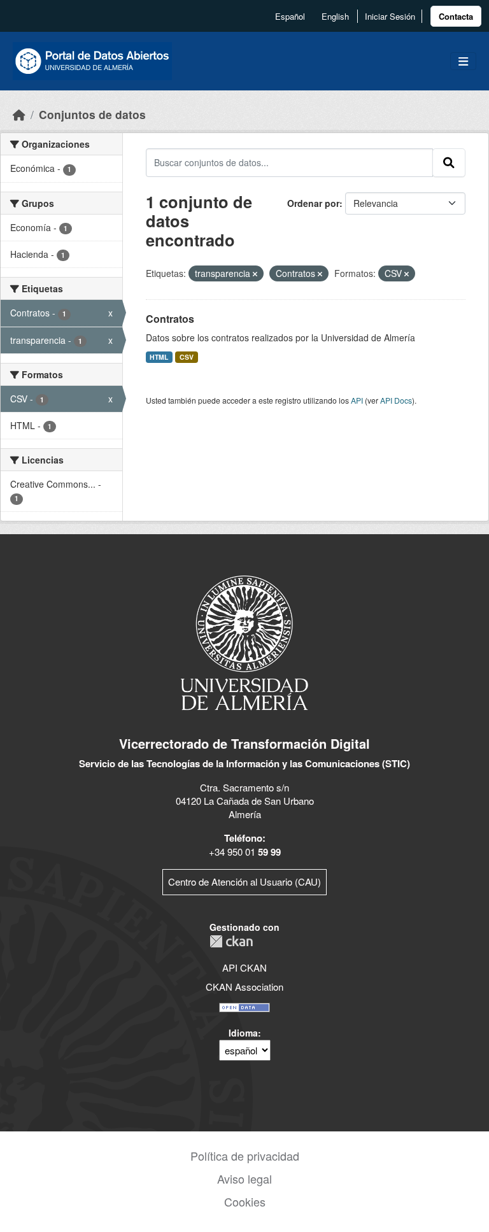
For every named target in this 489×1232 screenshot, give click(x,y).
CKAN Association (244, 986)
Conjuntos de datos (92, 114)
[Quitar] (255, 274)
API (357, 400)
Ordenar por (313, 203)
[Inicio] (19, 114)
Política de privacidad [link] (244, 1155)
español (290, 16)
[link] (455, 16)
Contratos (170, 318)
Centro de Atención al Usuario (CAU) (244, 881)
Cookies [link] (245, 1201)
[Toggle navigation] (463, 61)
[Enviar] (448, 162)
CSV (187, 357)
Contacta (456, 16)
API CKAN (244, 967)
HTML (159, 357)
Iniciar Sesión (390, 16)
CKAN (231, 941)
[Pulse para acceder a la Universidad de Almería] (244, 641)
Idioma (243, 1032)
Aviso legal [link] (244, 1178)
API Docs (396, 400)
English (335, 16)
